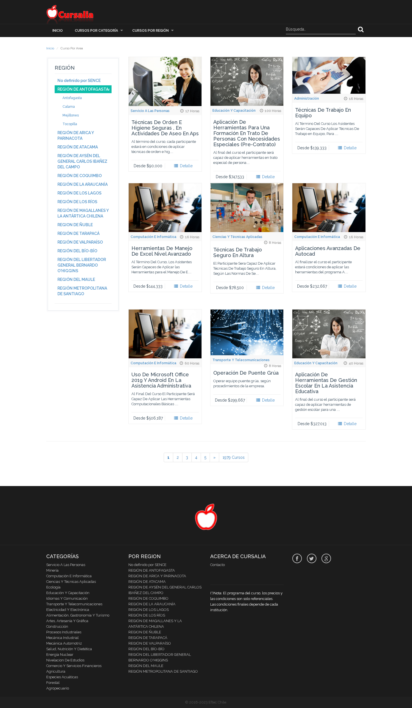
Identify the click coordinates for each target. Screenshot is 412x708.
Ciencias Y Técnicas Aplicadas (237, 237)
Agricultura (55, 671)
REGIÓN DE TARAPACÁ (78, 233)
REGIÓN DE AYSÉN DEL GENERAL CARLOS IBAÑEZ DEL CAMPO (82, 161)
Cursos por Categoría (96, 31)
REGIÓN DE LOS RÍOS (77, 202)
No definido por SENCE (79, 80)
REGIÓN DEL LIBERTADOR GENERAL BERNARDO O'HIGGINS (81, 265)
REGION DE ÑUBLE (75, 225)
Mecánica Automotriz (64, 643)
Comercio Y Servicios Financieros (73, 666)
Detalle (186, 166)
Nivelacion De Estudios (65, 660)
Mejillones (71, 115)
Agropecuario (57, 688)
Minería (52, 570)
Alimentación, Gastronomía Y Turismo (77, 615)
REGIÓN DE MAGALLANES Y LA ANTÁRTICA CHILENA (82, 213)
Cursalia (70, 14)
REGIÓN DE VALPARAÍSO (80, 242)
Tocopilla (70, 124)
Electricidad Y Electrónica (67, 610)
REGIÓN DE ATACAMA (77, 147)
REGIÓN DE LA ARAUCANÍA (82, 184)
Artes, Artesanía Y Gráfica (67, 621)
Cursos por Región (150, 31)
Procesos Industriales (63, 632)
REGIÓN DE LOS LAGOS (79, 193)
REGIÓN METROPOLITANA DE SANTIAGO (82, 291)
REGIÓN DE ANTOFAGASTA (82, 89)
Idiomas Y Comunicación (67, 598)
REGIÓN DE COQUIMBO (79, 175)
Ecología (53, 587)
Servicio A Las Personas (150, 111)
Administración (306, 98)
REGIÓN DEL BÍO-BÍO (77, 251)
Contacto (217, 565)
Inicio (57, 31)
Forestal (53, 682)
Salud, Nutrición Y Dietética (69, 649)
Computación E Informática (153, 237)
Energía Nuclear (59, 654)
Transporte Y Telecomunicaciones (241, 360)
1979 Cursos (234, 457)
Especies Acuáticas (62, 677)
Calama (69, 107)
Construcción (57, 626)
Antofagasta (72, 98)
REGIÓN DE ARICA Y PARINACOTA (75, 135)
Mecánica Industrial (62, 638)
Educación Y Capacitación (234, 111)
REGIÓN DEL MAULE (76, 279)
